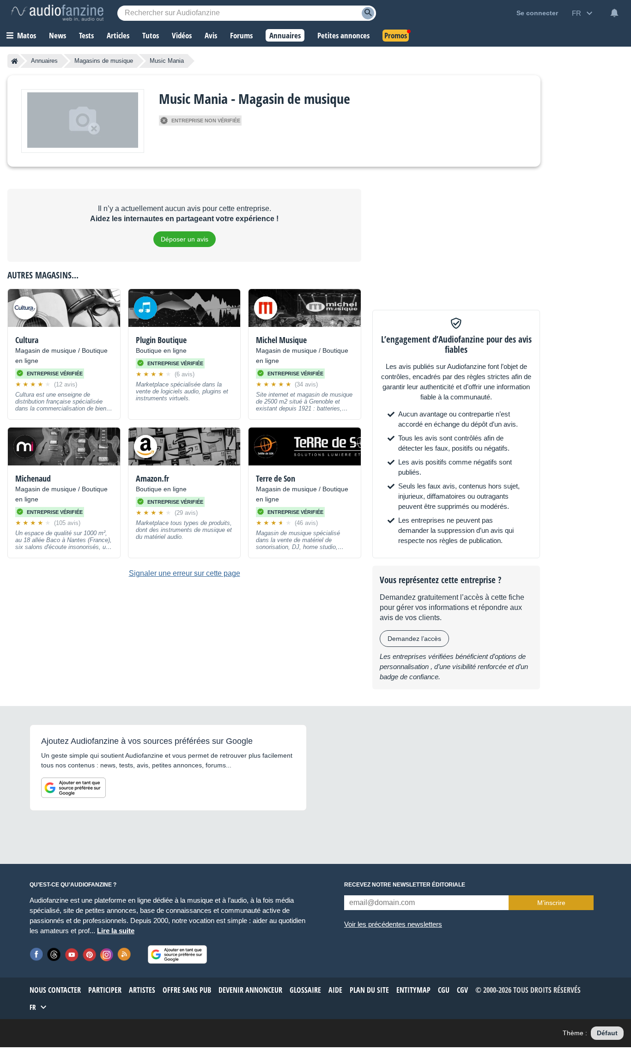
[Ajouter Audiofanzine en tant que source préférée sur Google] (73, 788)
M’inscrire (551, 902)
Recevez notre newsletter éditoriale (404, 884)
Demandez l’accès (414, 638)
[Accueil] (14, 61)
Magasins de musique (103, 60)
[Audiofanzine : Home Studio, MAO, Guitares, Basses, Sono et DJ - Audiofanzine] (57, 13)
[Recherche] (368, 13)
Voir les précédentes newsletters (393, 924)
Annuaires (44, 60)
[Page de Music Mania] (82, 121)
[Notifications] (614, 12)
